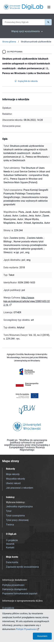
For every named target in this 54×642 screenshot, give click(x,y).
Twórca (10, 524)
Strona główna (9, 41)
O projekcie (12, 540)
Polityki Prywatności (26, 629)
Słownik (10, 543)
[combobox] (23, 22)
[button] (48, 22)
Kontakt (10, 547)
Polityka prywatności (13, 585)
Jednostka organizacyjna (19, 506)
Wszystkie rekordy (15, 478)
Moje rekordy (13, 474)
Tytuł (8, 511)
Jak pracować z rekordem (19, 487)
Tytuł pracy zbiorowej (17, 520)
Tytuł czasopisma (15, 515)
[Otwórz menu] (49, 7)
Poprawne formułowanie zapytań (19, 593)
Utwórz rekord (13, 483)
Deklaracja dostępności (14, 589)
